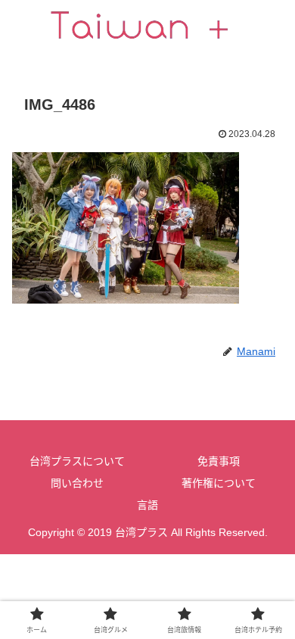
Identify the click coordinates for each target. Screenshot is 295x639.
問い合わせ (77, 483)
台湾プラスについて (77, 461)
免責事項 (218, 461)
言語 (147, 505)
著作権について (219, 483)
